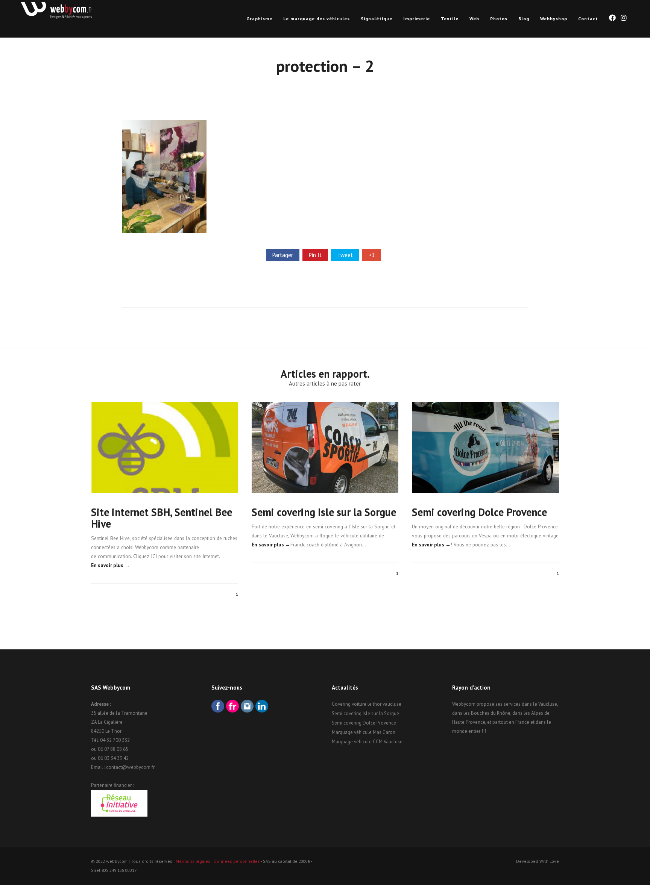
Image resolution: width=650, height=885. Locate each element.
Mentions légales (193, 861)
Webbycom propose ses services (486, 704)
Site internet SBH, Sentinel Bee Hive (161, 518)
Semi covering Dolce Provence (479, 512)
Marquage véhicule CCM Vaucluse (367, 741)
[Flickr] (232, 707)
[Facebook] (217, 707)
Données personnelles (237, 861)
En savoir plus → (110, 565)
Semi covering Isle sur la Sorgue (324, 512)
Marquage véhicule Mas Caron (363, 732)
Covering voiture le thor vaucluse (366, 704)
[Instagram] (247, 707)
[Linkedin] (261, 707)
